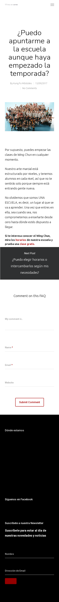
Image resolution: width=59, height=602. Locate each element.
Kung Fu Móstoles (22, 83)
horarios (21, 239)
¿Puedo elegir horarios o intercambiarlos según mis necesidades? (29, 263)
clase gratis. (28, 243)
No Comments (29, 88)
